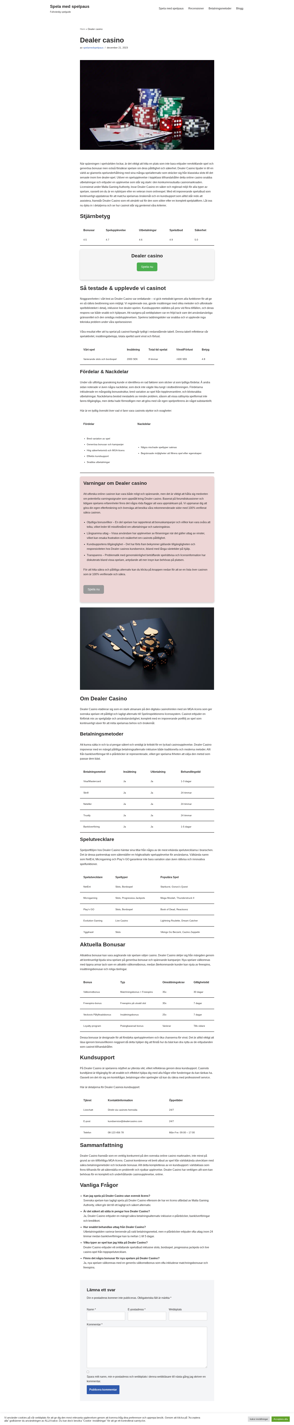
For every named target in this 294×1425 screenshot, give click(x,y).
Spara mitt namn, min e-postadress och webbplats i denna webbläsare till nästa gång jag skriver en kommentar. (146, 1379)
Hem (82, 29)
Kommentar (94, 1324)
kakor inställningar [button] (259, 1419)
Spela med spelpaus (171, 8)
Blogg (239, 8)
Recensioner (196, 8)
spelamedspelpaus (93, 47)
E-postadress (136, 1309)
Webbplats (175, 1309)
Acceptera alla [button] (281, 1419)
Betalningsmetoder (220, 8)
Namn (91, 1309)
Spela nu (147, 266)
